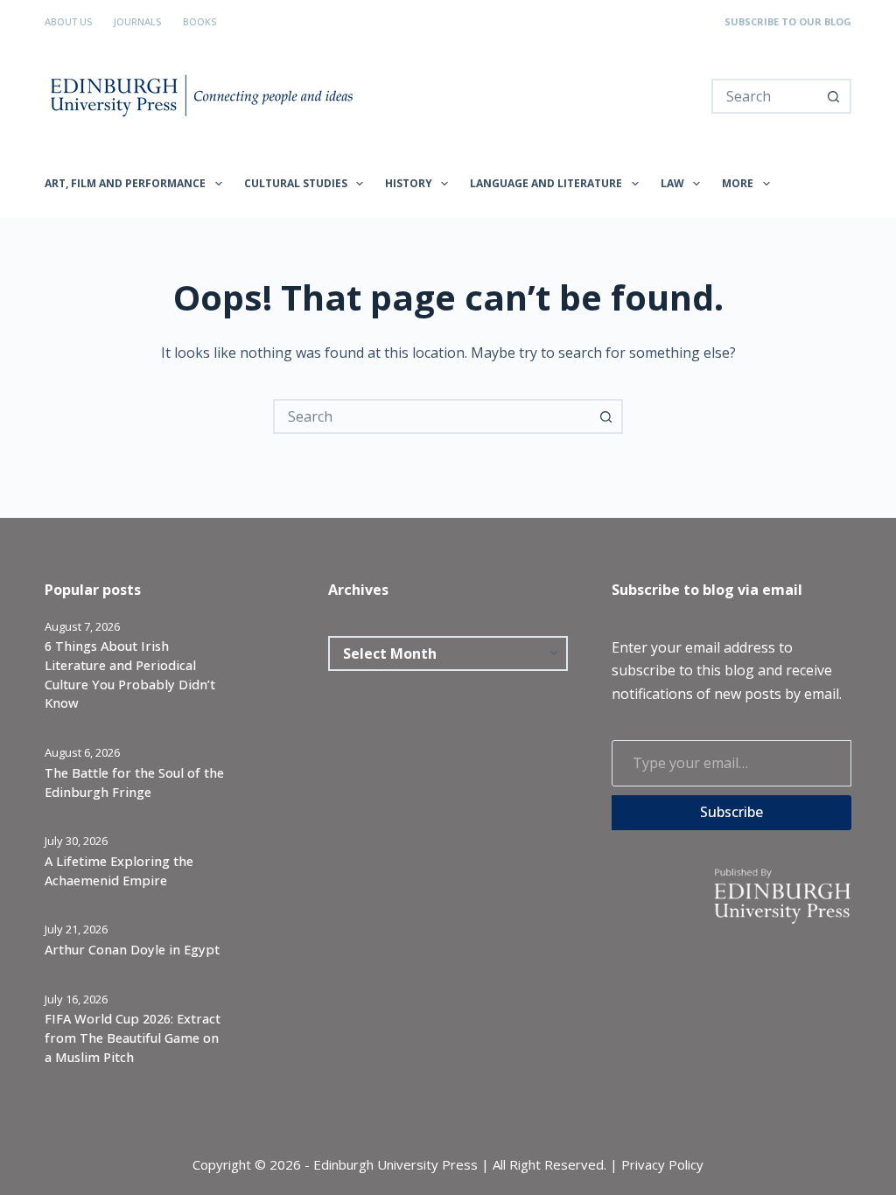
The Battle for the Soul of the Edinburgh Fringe (134, 782)
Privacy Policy (662, 1164)
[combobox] (765, 96)
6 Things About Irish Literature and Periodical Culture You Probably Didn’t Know (130, 674)
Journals (137, 21)
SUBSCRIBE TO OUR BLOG (787, 21)
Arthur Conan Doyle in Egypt (132, 949)
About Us (68, 21)
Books (199, 21)
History (408, 183)
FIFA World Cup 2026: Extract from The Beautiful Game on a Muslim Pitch (132, 1038)
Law (672, 183)
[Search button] (834, 96)
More (737, 183)
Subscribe (731, 811)
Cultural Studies (295, 183)
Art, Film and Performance (125, 183)
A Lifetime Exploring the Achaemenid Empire (119, 870)
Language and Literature (546, 183)
